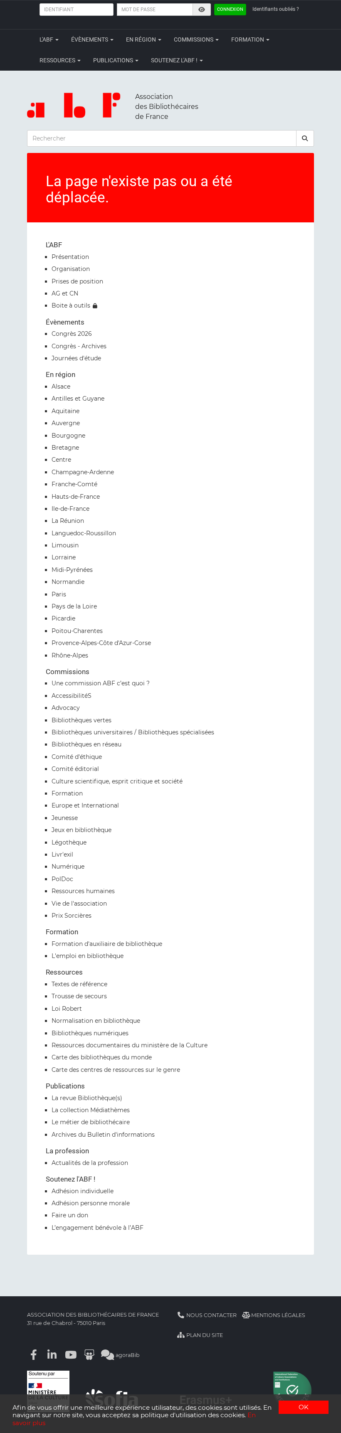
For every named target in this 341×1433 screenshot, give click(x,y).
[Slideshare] (89, 1355)
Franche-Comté (74, 484)
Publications (113, 60)
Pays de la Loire (74, 606)
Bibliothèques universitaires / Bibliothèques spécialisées (133, 732)
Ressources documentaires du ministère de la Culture (130, 1045)
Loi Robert (67, 1008)
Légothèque (69, 842)
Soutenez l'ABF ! (175, 60)
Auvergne (66, 423)
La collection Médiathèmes (91, 1110)
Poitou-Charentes (77, 631)
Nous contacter (211, 1315)
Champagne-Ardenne (83, 472)
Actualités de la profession (90, 1163)
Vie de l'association (79, 903)
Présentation (70, 257)
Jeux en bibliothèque (81, 830)
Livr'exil (62, 854)
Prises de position (77, 281)
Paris (59, 594)
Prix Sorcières (71, 915)
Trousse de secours (79, 996)
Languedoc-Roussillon (84, 533)
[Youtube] (70, 1355)
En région (141, 39)
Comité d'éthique (77, 757)
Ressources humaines (83, 891)
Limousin (65, 545)
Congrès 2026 (72, 333)
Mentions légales (277, 1315)
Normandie (68, 582)
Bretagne (65, 447)
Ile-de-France (70, 508)
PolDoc (62, 879)
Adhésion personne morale (91, 1203)
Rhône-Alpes (70, 655)
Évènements (90, 39)
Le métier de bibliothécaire (91, 1122)
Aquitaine (65, 411)
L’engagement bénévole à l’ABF (97, 1227)
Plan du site (204, 1335)
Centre (61, 459)
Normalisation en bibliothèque (96, 1020)
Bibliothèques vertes (81, 720)
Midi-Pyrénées (72, 570)
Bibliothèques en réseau (86, 744)
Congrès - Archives (79, 346)
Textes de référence (79, 984)
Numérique (68, 866)
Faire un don (70, 1215)
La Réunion (68, 520)
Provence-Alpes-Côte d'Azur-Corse (101, 643)
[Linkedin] (52, 1355)
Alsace (61, 386)
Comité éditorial (75, 769)
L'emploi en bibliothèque (88, 956)
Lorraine (64, 557)
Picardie (63, 618)
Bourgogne (68, 435)
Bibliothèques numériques (90, 1033)
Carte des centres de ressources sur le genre (116, 1070)
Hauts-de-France (76, 496)
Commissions (194, 39)
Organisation (71, 269)
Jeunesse (65, 818)
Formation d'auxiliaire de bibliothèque (107, 944)
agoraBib (127, 1355)
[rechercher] (305, 138)
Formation (248, 39)
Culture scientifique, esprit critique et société (117, 781)
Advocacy (66, 708)
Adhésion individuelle (83, 1191)
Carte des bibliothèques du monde (102, 1057)
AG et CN (65, 293)
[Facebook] (33, 1355)
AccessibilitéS (71, 695)
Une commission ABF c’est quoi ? (101, 683)
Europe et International (85, 805)
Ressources (58, 60)
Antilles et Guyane (78, 398)
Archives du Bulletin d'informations (103, 1134)
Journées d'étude (76, 358)
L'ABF (47, 39)
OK (304, 1407)
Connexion (230, 9)
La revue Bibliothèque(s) (87, 1098)
